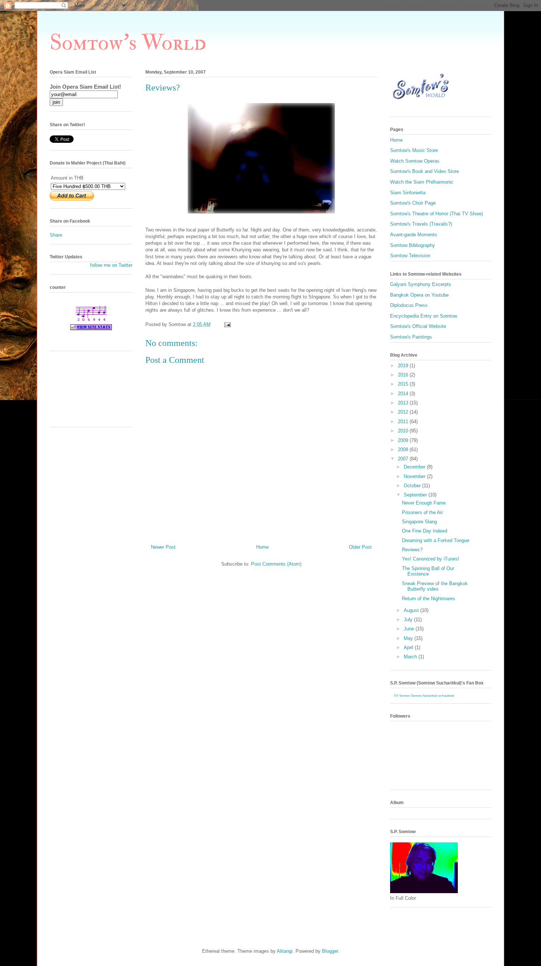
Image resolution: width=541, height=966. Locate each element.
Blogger (330, 951)
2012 (404, 412)
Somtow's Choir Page (413, 203)
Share (56, 235)
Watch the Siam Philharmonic (421, 182)
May (409, 638)
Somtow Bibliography (412, 245)
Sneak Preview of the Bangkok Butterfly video (435, 586)
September (416, 495)
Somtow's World (128, 43)
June (410, 628)
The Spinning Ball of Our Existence (428, 571)
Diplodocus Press (409, 305)
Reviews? (412, 549)
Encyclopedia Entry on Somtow (423, 316)
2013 (404, 403)
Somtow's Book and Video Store (424, 171)
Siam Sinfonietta (407, 192)
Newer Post (163, 547)
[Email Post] (227, 324)
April (409, 647)
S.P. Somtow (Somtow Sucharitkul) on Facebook (424, 695)
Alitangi (285, 951)
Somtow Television (410, 255)
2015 (404, 384)
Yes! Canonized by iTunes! (430, 559)
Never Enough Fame (424, 503)
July (409, 619)
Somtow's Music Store (414, 150)
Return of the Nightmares (428, 598)
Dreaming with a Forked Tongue (435, 540)
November (415, 476)
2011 (404, 421)
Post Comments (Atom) (276, 564)
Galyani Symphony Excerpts (420, 284)
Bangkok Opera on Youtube (419, 295)
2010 (404, 431)
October (413, 485)
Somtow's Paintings (411, 337)
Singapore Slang (419, 521)
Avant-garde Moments (413, 234)
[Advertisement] (83, 391)
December (415, 467)
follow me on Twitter (111, 265)
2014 (404, 393)
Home (262, 547)
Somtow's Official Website (418, 326)
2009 (404, 440)
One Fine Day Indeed (424, 531)
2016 (404, 375)
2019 (404, 365)
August (412, 610)
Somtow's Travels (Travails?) (421, 224)
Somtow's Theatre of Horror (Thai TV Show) (436, 213)
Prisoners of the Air (422, 512)
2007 (404, 458)
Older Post (360, 547)
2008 (404, 449)
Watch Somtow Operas (414, 161)
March (411, 656)
